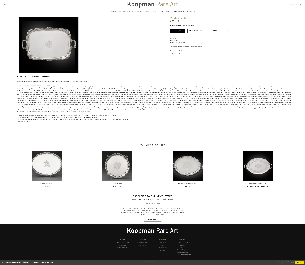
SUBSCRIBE (152, 219)
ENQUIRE (178, 31)
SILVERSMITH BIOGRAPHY (41, 76)
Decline (292, 262)
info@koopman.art (182, 252)
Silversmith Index (151, 11)
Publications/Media (177, 11)
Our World (142, 245)
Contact (189, 11)
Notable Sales (164, 11)
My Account (163, 247)
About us (114, 11)
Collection (138, 11)
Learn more (49, 262)
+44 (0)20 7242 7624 (196, 31)
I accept (299, 262)
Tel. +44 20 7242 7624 (183, 254)
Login (162, 245)
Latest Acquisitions (126, 11)
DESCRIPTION (21, 76)
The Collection (122, 245)
